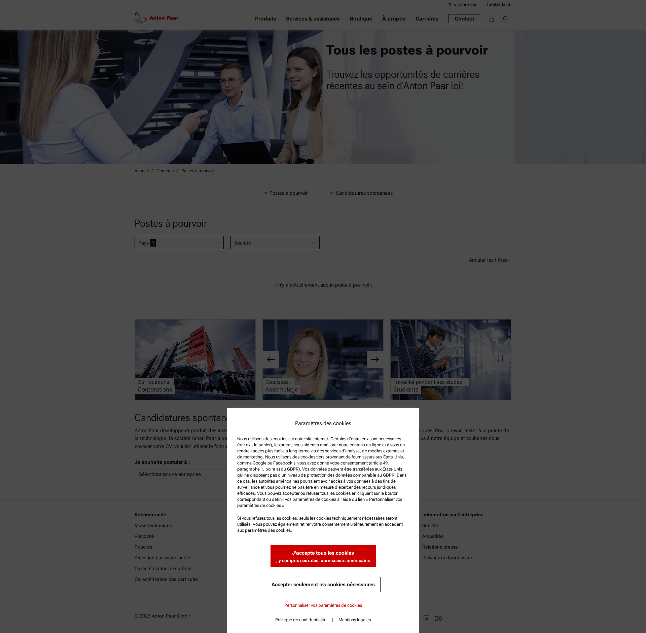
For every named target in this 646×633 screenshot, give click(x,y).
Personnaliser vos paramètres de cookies (323, 605)
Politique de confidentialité (300, 619)
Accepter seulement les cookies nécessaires (323, 585)
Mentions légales (354, 619)
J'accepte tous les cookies (323, 556)
